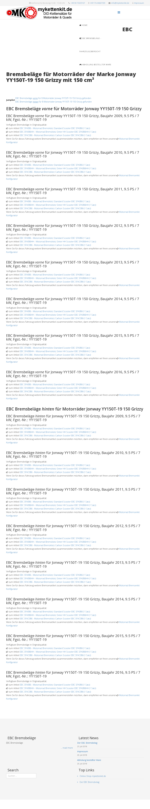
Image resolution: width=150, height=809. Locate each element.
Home (84, 25)
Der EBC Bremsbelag (89, 782)
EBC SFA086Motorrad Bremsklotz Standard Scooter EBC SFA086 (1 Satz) (55, 128)
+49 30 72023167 (78, 3)
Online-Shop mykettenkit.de (92, 776)
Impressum (139, 3)
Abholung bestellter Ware (96, 64)
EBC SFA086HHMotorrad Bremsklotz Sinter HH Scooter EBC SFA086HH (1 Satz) (58, 131)
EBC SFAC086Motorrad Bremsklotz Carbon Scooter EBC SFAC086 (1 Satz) (55, 135)
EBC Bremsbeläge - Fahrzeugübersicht (90, 45)
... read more (67, 747)
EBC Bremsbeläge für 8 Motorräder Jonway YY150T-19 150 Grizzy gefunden (53, 98)
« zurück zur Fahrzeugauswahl (20, 86)
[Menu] (119, 12)
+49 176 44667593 (97, 3)
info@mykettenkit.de (120, 3)
